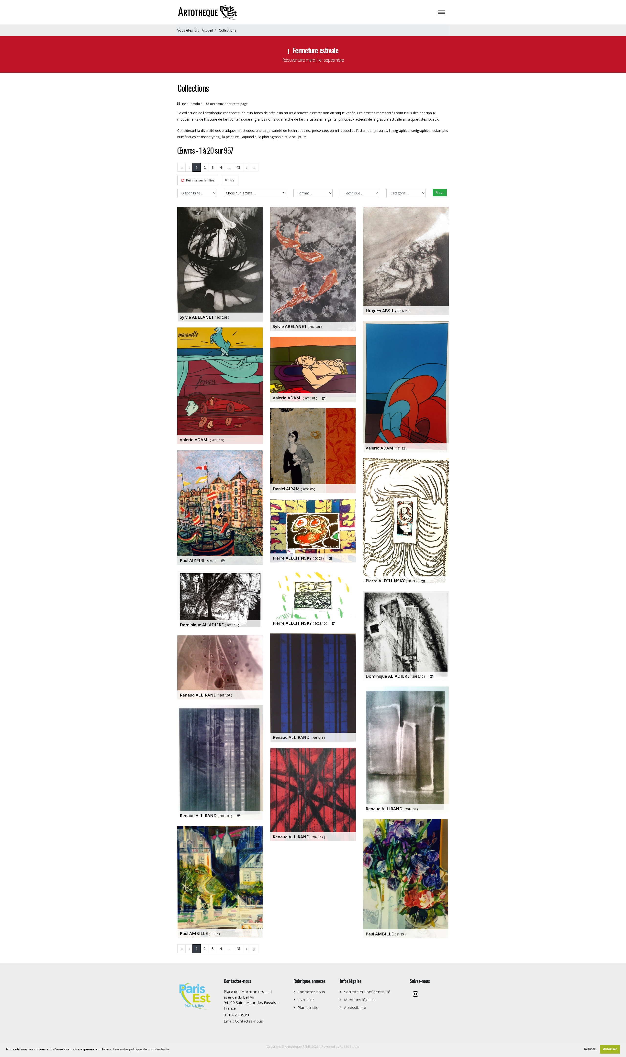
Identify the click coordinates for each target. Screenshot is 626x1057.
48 (238, 167)
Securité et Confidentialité (367, 991)
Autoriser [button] (610, 1049)
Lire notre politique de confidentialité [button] (141, 1049)
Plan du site (308, 1007)
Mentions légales (359, 999)
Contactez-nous (249, 1021)
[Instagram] (415, 994)
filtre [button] (231, 180)
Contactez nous (311, 991)
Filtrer (440, 192)
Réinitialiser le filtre (199, 180)
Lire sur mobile (191, 104)
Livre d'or (306, 999)
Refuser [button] (589, 1049)
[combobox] (255, 193)
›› (254, 167)
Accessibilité (355, 1007)
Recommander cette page (229, 104)
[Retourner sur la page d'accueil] (208, 12)
